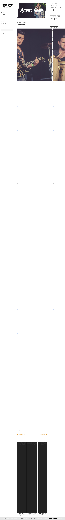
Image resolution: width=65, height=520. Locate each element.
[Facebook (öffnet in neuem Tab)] (3, 33)
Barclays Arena (54, 7)
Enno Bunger (53, 16)
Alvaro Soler (23, 430)
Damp (26, 430)
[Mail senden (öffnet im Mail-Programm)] (6, 33)
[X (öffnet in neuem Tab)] (2, 33)
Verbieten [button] (54, 518)
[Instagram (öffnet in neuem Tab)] (5, 33)
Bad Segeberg (53, 5)
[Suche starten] (11, 30)
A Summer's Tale (54, 3)
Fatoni (56, 18)
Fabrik (52, 18)
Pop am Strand (32, 430)
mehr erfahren (59, 518)
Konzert (28, 430)
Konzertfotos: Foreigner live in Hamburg (22, 514)
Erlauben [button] (50, 518)
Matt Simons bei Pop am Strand (42, 514)
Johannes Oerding (54, 27)
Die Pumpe (56, 9)
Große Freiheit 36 (54, 20)
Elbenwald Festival (54, 14)
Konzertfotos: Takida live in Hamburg (32, 514)
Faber (59, 16)
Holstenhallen (53, 25)
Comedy (60, 7)
